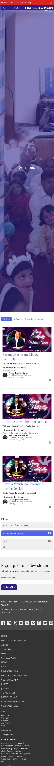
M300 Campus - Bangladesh (12, 743)
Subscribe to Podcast (34, 319)
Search (6, 8)
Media (4, 653)
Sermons (6, 649)
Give (3, 666)
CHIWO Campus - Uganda (11, 756)
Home (4, 636)
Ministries (6, 730)
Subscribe (9, 587)
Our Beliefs (5, 723)
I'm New (4, 720)
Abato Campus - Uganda (11, 751)
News (4, 662)
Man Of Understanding (14, 640)
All (4, 547)
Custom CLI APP (9, 679)
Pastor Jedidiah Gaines (26, 533)
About (4, 645)
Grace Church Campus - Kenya (13, 759)
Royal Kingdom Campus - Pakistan (15, 746)
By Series (17, 319)
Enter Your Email (8, 577)
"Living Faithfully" (8, 734)
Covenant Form (9, 671)
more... (4, 761)
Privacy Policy (9, 697)
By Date (6, 319)
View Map (5, 612)
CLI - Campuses (9, 658)
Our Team (5, 718)
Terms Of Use (8, 692)
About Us (5, 715)
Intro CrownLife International (15, 525)
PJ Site (4, 684)
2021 (26, 541)
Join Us (5, 688)
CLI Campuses (8, 739)
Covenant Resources (12, 701)
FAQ (3, 726)
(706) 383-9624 (17, 8)
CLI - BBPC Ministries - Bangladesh (15, 753)
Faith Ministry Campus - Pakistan (14, 748)
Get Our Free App (23, 2)
